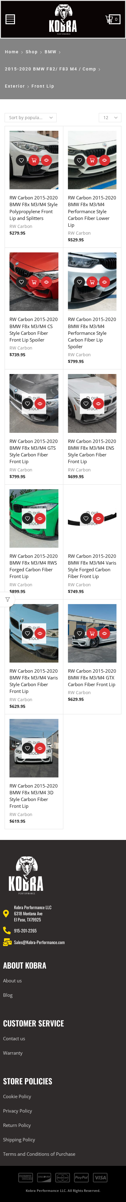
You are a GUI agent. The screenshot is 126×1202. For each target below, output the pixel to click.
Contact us (14, 1038)
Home (12, 51)
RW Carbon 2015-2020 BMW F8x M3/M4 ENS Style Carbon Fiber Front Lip (92, 451)
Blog (8, 995)
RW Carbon (20, 226)
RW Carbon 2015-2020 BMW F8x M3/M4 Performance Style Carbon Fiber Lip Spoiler (92, 333)
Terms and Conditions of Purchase (39, 1154)
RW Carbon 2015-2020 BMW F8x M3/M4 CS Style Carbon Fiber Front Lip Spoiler (33, 329)
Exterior (15, 86)
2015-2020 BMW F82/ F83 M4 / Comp (50, 68)
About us (12, 980)
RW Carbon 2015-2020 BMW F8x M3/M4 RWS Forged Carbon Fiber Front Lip (33, 566)
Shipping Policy (19, 1139)
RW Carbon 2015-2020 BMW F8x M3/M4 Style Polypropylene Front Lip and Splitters (33, 208)
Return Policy (17, 1125)
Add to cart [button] (33, 160)
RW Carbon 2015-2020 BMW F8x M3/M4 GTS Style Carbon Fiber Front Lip (33, 451)
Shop (32, 51)
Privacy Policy (17, 1111)
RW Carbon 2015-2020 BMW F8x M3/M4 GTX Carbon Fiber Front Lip (92, 677)
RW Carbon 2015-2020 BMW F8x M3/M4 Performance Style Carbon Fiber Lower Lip (92, 211)
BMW (51, 51)
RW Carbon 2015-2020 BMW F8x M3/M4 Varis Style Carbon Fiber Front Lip (33, 681)
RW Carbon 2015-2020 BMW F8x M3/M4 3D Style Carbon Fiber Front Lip (33, 796)
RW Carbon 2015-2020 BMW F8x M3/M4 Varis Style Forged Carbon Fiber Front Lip (92, 566)
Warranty (13, 1053)
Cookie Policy (17, 1096)
